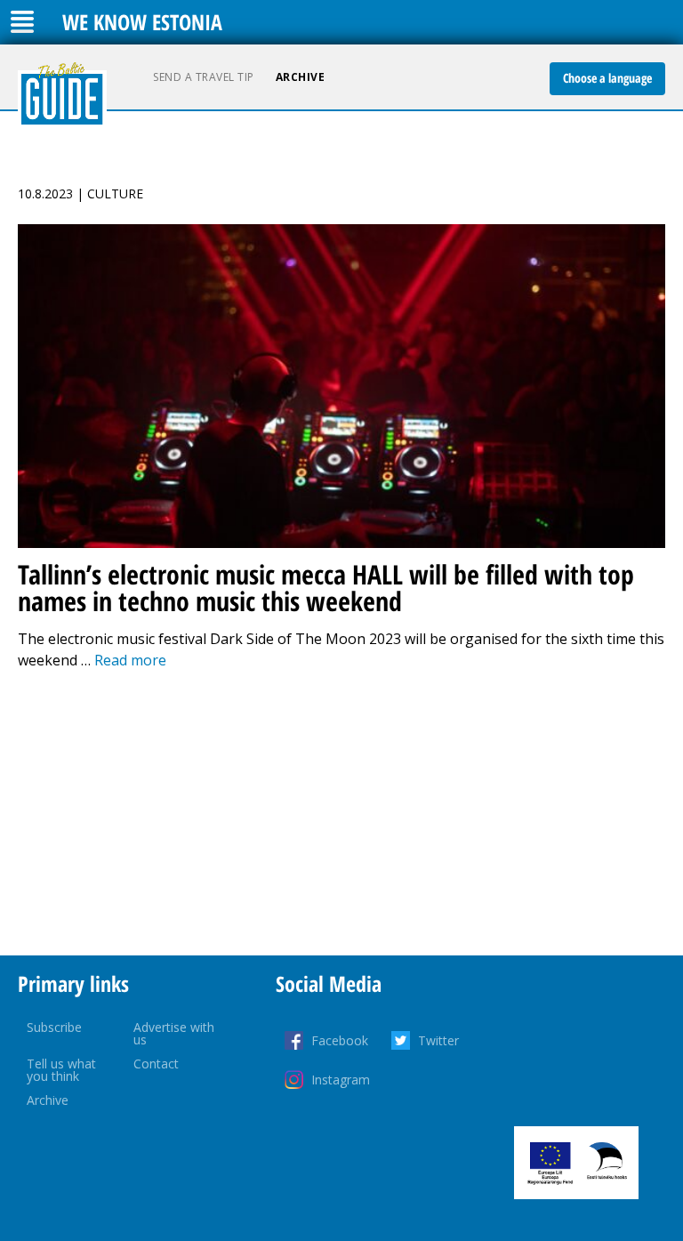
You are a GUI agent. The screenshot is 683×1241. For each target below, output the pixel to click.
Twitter (438, 1040)
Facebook (339, 1040)
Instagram (340, 1079)
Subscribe (54, 1027)
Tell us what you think (61, 1069)
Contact (156, 1063)
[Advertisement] (341, 813)
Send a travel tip (203, 77)
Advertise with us (173, 1033)
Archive (300, 77)
